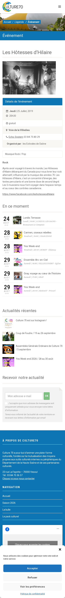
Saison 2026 (9, 503)
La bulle (6, 509)
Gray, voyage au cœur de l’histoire (42, 273)
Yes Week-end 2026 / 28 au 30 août (34, 358)
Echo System (16, 136)
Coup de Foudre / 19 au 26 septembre (36, 333)
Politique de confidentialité (32, 594)
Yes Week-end (32, 246)
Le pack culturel (10, 516)
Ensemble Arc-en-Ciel (36, 259)
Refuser (32, 577)
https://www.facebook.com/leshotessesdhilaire (28, 194)
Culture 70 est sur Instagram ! (31, 320)
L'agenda (19, 22)
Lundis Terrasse (31, 217)
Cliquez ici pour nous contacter (18, 478)
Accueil (7, 22)
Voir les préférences (32, 586)
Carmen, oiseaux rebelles (37, 232)
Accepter (32, 568)
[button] (60, 549)
